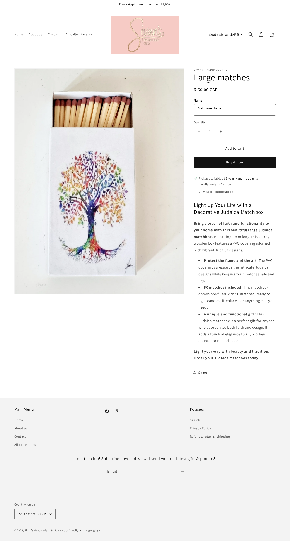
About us (21, 428)
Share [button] (202, 372)
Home (18, 420)
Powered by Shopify (66, 530)
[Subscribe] (182, 471)
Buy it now (235, 162)
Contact (20, 436)
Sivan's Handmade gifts (38, 530)
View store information (216, 191)
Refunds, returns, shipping (210, 436)
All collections (25, 444)
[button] (78, 35)
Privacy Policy (200, 428)
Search (195, 420)
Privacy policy (91, 530)
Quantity (199, 122)
